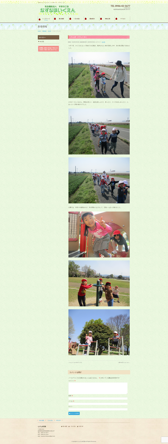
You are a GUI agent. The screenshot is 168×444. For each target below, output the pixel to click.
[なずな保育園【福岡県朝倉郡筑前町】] (58, 12)
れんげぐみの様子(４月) (75, 362)
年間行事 (58, 420)
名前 (70, 395)
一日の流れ (50, 420)
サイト (70, 406)
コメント (72, 380)
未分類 (103, 42)
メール (71, 401)
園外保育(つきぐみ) (124, 362)
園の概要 (41, 420)
